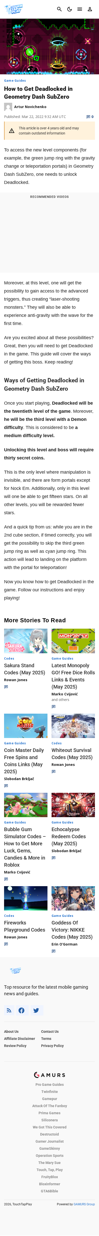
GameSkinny (49, 1148)
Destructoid (49, 1134)
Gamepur (49, 1099)
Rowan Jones (15, 679)
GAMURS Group (84, 1204)
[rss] (9, 1010)
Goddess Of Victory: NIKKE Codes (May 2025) (72, 930)
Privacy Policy (52, 1046)
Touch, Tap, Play (50, 1170)
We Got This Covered (50, 1127)
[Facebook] (22, 1010)
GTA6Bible (49, 1191)
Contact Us (50, 1031)
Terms (46, 1039)
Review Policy (15, 1046)
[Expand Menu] (80, 9)
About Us (11, 1031)
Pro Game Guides (50, 1085)
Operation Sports (49, 1156)
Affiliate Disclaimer (19, 1039)
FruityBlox (49, 1177)
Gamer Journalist (50, 1141)
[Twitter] (37, 1010)
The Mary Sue (49, 1163)
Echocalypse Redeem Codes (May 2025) (69, 836)
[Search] (59, 9)
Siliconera (49, 1120)
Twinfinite (49, 1092)
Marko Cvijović (65, 694)
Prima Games (49, 1113)
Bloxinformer (49, 1184)
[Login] (90, 9)
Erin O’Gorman (64, 944)
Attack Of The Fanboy (49, 1106)
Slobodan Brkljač (19, 778)
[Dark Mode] (69, 9)
